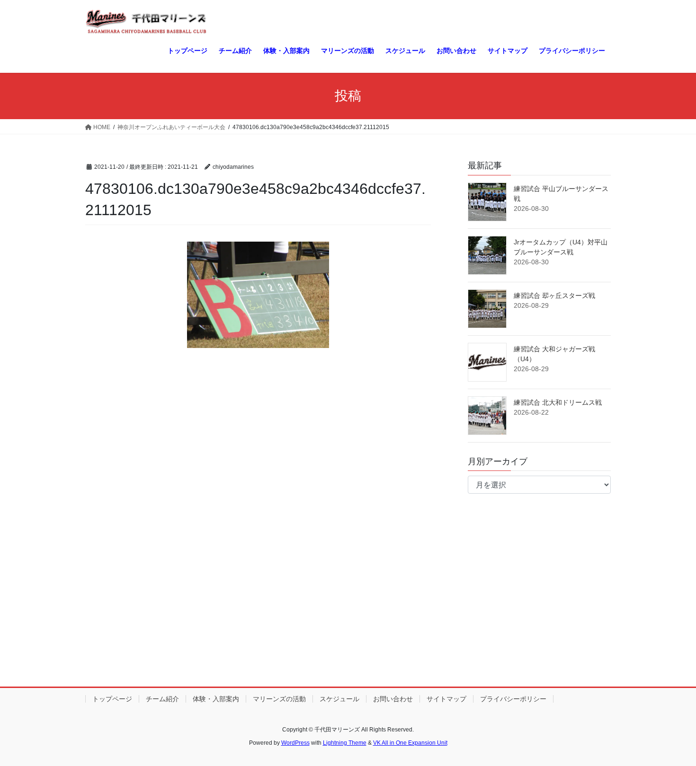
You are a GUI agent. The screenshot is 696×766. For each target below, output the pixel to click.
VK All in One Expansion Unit (410, 743)
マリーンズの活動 (279, 699)
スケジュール (339, 699)
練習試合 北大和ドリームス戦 (558, 402)
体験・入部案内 (216, 699)
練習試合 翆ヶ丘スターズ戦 (554, 295)
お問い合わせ (393, 699)
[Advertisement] (348, 605)
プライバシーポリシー (513, 699)
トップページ (112, 699)
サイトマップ (446, 699)
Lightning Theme (344, 743)
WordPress (295, 743)
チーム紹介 (162, 699)
